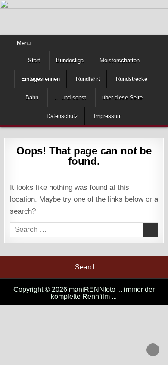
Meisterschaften (120, 60)
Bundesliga (70, 60)
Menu (24, 43)
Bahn (31, 97)
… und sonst (70, 97)
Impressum (108, 116)
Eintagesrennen (40, 79)
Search (86, 267)
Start (34, 60)
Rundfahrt (88, 79)
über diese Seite (122, 97)
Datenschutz (62, 116)
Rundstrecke (131, 79)
